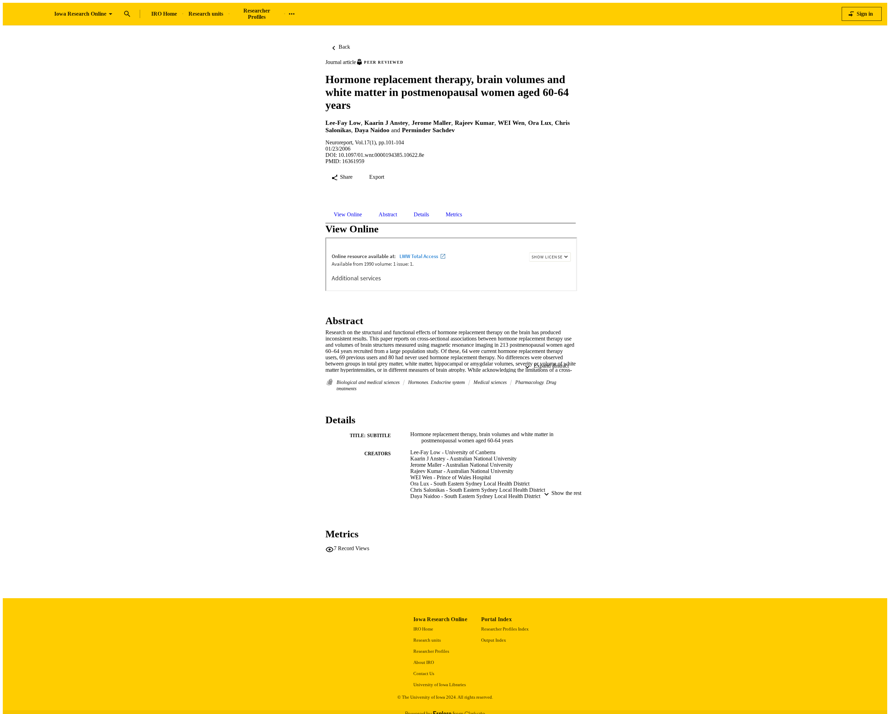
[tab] (347, 214)
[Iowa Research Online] (28, 14)
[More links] (292, 14)
